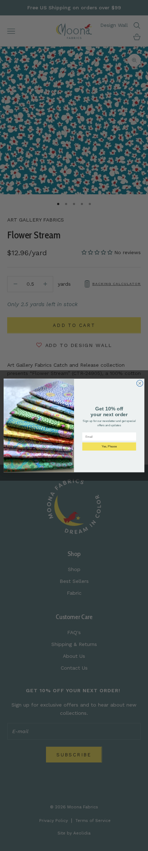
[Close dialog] (140, 383)
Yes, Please (109, 446)
